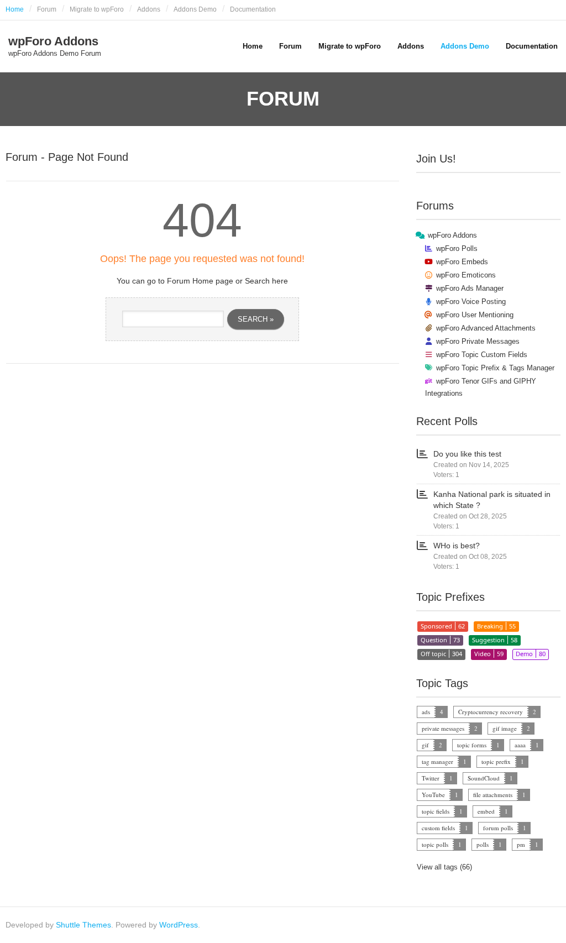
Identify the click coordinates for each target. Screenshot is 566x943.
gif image (504, 728)
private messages (443, 728)
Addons (148, 9)
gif (425, 745)
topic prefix (496, 761)
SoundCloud (484, 778)
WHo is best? (456, 545)
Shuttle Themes (83, 924)
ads (426, 712)
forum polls (498, 828)
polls (482, 844)
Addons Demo (195, 9)
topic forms (471, 745)
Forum (46, 9)
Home (15, 9)
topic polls (435, 844)
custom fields (438, 828)
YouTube (433, 794)
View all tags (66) (444, 867)
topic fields (435, 811)
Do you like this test (467, 453)
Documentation (253, 9)
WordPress (178, 924)
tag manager (437, 761)
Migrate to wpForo (97, 9)
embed (486, 811)
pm (521, 844)
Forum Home (190, 280)
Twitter (430, 778)
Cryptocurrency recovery (490, 712)
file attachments (492, 794)
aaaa (520, 745)
